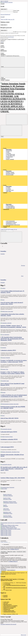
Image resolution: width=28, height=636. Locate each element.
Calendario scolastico (8, 350)
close (2, 136)
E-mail (14, 31)
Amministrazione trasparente (9, 611)
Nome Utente (16, 10)
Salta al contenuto (4, 1)
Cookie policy (6, 602)
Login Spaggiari (11, 36)
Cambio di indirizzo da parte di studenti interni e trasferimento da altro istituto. (14, 395)
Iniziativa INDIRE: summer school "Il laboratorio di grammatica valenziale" (13, 326)
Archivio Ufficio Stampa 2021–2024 (13, 478)
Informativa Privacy (7, 604)
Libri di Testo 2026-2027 (9, 418)
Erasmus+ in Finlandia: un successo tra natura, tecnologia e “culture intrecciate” (14, 361)
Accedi (2, 3)
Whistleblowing (6, 609)
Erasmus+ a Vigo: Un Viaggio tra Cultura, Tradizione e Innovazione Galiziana (13, 372)
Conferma (7, 80)
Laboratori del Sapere (9, 431)
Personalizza (3, 551)
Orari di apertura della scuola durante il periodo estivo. (12, 303)
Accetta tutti (21, 551)
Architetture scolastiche (9, 439)
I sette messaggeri (7, 447)
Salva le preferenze (11, 570)
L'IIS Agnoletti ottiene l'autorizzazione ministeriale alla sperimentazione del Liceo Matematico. (12, 338)
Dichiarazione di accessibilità (9, 606)
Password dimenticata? (5, 14)
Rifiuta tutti (12, 551)
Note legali (5, 603)
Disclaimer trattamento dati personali (8, 624)
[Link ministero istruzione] (7, 2)
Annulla (2, 80)
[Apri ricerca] (16, 119)
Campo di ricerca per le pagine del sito (9, 229)
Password (15, 12)
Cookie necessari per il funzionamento (9, 565)
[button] (13, 265)
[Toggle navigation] (11, 130)
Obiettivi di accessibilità (8, 608)
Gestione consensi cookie (8, 610)
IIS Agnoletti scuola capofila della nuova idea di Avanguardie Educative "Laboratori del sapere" (14, 468)
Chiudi (2, 45)
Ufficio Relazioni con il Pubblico (10, 605)
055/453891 (7, 584)
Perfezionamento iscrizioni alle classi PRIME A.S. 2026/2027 (13, 407)
